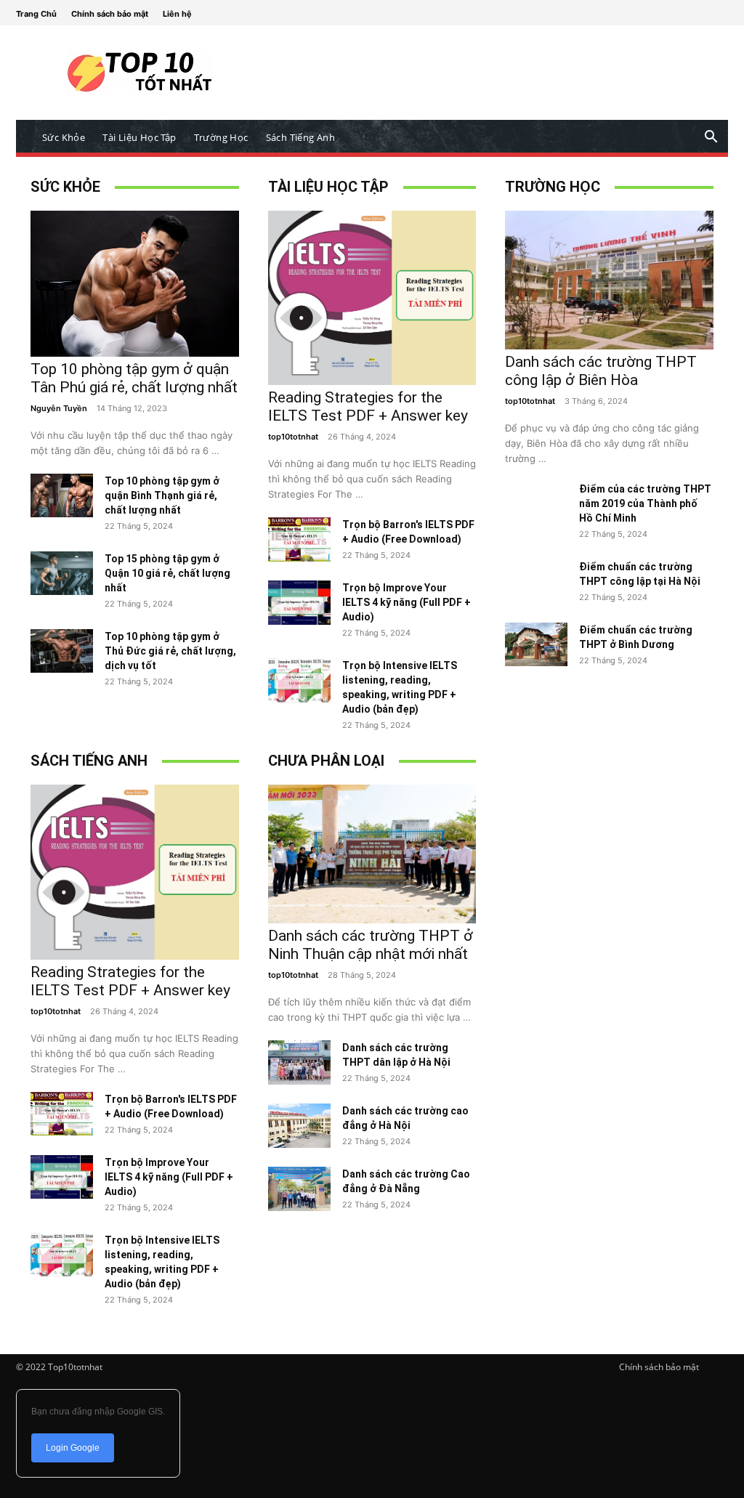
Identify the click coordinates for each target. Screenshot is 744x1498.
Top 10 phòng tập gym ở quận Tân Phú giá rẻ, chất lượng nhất (134, 378)
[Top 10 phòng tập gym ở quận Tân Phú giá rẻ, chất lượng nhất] (135, 353)
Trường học (221, 137)
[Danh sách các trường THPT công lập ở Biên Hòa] (609, 345)
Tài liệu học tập (139, 137)
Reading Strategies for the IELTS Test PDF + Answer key (368, 406)
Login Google (73, 1448)
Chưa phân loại (326, 760)
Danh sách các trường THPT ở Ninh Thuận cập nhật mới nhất (370, 945)
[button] (710, 138)
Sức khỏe (63, 137)
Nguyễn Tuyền (59, 408)
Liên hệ (177, 14)
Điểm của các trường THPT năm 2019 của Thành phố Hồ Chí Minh (645, 503)
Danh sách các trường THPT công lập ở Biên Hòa (601, 371)
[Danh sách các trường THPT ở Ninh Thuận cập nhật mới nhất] (372, 919)
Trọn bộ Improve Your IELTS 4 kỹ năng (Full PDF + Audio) (406, 602)
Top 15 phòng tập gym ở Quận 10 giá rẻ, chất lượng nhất (167, 573)
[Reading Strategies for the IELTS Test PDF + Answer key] (372, 381)
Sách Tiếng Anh (301, 137)
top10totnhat (293, 437)
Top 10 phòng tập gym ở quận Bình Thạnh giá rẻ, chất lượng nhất (162, 495)
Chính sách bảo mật (109, 14)
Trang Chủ (36, 14)
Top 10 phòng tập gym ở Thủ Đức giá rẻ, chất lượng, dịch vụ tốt (170, 651)
